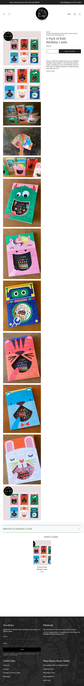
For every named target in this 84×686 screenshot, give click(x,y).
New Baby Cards (49, 673)
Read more (50, 71)
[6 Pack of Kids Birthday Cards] (42, 552)
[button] (9, 14)
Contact (6, 669)
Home (48, 32)
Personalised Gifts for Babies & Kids (55, 665)
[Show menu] (4, 14)
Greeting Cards (48, 669)
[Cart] (79, 14)
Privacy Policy (35, 653)
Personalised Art (48, 676)
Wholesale (6, 676)
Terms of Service (9, 655)
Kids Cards (47, 680)
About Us (6, 665)
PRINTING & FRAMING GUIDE (17, 528)
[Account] (75, 14)
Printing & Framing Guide (11, 673)
